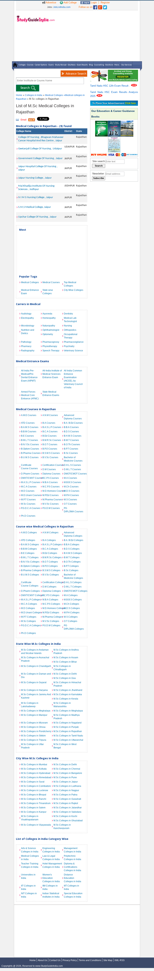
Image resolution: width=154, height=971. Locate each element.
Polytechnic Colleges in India (72, 858)
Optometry (47, 334)
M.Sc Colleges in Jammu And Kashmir (36, 696)
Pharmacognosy (50, 342)
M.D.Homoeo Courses (52, 491)
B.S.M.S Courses (51, 453)
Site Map (107, 960)
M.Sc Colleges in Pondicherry (36, 731)
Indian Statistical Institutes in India (51, 895)
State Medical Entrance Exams (50, 393)
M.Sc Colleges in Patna (65, 794)
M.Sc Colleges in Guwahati (67, 799)
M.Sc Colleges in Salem (33, 807)
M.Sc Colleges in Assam (66, 657)
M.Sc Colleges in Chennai (67, 769)
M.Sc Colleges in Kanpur (33, 812)
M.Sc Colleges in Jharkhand (68, 690)
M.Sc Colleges (28, 621)
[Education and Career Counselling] (114, 71)
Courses (30, 65)
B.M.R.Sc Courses (51, 440)
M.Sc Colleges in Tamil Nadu (68, 735)
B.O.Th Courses (72, 444)
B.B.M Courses (28, 431)
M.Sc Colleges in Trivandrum (36, 803)
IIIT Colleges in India (71, 887)
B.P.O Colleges (50, 566)
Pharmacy (26, 346)
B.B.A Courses (71, 427)
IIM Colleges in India (50, 887)
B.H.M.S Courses (72, 436)
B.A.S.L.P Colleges (52, 544)
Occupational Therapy (70, 336)
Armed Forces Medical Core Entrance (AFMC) (30, 395)
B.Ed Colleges (49, 553)
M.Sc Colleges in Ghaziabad (68, 820)
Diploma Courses (51, 473)
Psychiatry (69, 346)
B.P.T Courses (71, 448)
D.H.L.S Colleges (73, 582)
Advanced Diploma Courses (73, 417)
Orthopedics (70, 330)
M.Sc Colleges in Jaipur (66, 781)
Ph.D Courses (28, 516)
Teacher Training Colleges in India (29, 865)
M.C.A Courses (28, 486)
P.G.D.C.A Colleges (31, 625)
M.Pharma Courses (52, 499)
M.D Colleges (28, 608)
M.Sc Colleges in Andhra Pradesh (66, 652)
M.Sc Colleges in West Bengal (65, 746)
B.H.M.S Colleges (73, 553)
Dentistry (68, 313)
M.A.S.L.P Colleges (31, 599)
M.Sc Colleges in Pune (65, 777)
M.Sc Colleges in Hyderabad (35, 773)
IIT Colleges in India (28, 887)
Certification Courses (52, 465)
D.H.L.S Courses (72, 465)
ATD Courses (28, 423)
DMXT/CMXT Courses (31, 478)
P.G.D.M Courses (51, 508)
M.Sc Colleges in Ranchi (33, 799)
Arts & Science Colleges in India (29, 850)
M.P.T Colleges (28, 617)
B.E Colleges (27, 553)
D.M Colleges (49, 586)
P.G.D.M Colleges (51, 625)
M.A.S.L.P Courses (30, 482)
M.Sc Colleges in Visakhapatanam (29, 818)
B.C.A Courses (49, 431)
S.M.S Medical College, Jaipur (34, 207)
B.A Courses (48, 423)
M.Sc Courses (28, 504)
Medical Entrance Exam (30, 292)
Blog (91, 65)
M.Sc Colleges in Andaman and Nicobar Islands (35, 652)
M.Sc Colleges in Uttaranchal (68, 740)
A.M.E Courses (28, 415)
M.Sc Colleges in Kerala (66, 698)
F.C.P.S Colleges (50, 595)
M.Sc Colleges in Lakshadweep (29, 705)
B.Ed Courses (49, 436)
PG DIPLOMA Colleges (73, 627)
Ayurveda (47, 313)
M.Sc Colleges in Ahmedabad (36, 777)
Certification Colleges (52, 582)
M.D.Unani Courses (31, 495)
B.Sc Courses (71, 453)
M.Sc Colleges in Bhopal (33, 794)
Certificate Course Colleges (29, 584)
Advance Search (76, 73)
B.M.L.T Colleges (29, 557)
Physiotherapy (49, 346)
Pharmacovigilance (73, 342)
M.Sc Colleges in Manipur (34, 715)
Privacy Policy (70, 960)
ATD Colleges (28, 540)
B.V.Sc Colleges (50, 574)
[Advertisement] (97, 35)
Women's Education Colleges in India (51, 878)
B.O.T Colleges (50, 561)
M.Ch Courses (71, 486)
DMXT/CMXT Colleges (31, 595)
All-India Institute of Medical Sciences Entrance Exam (52, 374)
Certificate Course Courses (29, 467)
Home (19, 95)
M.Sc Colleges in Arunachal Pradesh (35, 659)
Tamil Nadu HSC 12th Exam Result (109, 85)
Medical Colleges (54, 95)
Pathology (26, 342)
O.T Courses (70, 504)
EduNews (71, 65)
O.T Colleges (70, 621)
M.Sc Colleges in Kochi (65, 816)
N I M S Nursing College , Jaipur (35, 197)
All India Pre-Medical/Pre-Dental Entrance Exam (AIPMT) (29, 375)
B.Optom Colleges (30, 566)
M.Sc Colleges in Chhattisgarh (62, 668)
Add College (70, 2)
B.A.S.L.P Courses (51, 427)
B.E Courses (27, 436)
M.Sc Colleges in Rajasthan (68, 731)
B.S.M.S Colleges (51, 570)
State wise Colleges (47, 292)
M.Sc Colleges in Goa (65, 678)
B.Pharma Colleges (31, 570)
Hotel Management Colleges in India (52, 865)
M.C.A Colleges (29, 604)
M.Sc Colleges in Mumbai (34, 764)
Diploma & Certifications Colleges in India (72, 867)
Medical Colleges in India (30, 858)
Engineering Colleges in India (51, 850)
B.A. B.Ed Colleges (73, 540)
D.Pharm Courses (30, 473)
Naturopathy (48, 325)
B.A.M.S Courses (29, 427)
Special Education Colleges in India (73, 895)
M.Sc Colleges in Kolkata (34, 769)
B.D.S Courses (71, 431)
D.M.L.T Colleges (73, 586)
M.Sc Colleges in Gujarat (33, 682)
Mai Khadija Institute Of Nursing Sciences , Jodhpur (36, 188)
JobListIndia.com (61, 7)
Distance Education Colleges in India (72, 878)
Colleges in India (33, 95)
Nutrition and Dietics (27, 332)
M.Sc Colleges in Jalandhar (68, 807)
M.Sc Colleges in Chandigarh (36, 666)
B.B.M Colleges (29, 549)
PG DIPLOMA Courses (73, 510)
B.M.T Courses (71, 440)
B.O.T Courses (49, 444)
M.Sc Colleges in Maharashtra (62, 705)
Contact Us (54, 960)
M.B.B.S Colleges (73, 599)
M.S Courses (70, 499)
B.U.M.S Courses (29, 457)
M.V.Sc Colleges (50, 621)
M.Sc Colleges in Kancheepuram (62, 827)
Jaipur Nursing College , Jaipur (35, 178)
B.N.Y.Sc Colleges (30, 561)
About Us (42, 960)
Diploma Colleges (51, 591)
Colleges (22, 65)
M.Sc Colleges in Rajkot (66, 803)
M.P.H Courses (71, 495)
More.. (117, 65)
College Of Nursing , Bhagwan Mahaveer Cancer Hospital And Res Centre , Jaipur (40, 139)
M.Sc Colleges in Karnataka (68, 694)
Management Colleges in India (72, 850)
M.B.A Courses (50, 482)
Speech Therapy (50, 350)
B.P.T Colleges (71, 566)
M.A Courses (70, 478)
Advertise (50, 2)
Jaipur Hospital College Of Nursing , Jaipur (37, 168)
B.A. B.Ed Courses (73, 423)
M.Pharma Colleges (52, 617)
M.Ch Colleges (71, 604)
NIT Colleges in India (29, 895)
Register (105, 2)
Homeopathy (49, 318)
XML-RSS (119, 960)
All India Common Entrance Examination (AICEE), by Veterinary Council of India (73, 379)
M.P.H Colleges (71, 612)
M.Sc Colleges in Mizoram (34, 722)
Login (93, 2)
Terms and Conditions (90, 960)
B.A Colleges (49, 540)
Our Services (126, 65)
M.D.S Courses (71, 491)
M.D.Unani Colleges (31, 612)
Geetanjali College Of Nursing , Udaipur (40, 148)
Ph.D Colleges (28, 633)
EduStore (109, 65)
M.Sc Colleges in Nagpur (66, 790)
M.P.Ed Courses (50, 495)
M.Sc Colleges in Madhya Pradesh (67, 717)
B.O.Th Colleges (72, 561)
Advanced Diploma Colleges (73, 534)
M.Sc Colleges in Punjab (66, 727)
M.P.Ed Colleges (50, 612)
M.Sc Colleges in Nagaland (68, 722)
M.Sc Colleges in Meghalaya (35, 710)
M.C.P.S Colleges (51, 604)
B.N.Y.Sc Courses (30, 444)
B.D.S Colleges (71, 549)
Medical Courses (51, 282)
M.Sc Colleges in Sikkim (33, 735)
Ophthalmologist (50, 330)
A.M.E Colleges (29, 532)
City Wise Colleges (73, 290)
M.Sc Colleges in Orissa (33, 727)
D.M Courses (49, 469)
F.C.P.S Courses (50, 478)
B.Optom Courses (30, 448)
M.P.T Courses (28, 499)
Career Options (41, 65)
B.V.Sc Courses (50, 457)
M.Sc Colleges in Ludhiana (67, 786)
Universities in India (28, 876)
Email (23, 119)
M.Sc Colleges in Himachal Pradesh (67, 684)
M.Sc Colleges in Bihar (65, 662)
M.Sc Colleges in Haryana (34, 690)
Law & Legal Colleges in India (51, 858)
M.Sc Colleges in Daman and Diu (36, 676)
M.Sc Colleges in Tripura (33, 740)
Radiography (27, 350)
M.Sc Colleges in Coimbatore (36, 786)
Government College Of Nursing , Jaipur (40, 158)
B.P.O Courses (49, 448)
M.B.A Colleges (50, 599)
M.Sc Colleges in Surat (32, 781)
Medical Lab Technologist (70, 320)
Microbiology (27, 325)
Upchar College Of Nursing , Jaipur (37, 216)
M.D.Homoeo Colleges (52, 608)
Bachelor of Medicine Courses (73, 459)
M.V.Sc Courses (50, 504)
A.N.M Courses (50, 415)
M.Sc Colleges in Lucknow (34, 790)
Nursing (68, 325)
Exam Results (82, 65)
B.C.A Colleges (50, 549)
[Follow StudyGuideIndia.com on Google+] (100, 6)
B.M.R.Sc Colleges (52, 557)
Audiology (26, 313)
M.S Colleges (71, 617)
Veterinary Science (73, 350)
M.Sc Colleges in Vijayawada (36, 825)
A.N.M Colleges (50, 532)
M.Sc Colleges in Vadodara (67, 812)
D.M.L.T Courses (72, 469)
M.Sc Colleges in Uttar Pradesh (32, 746)
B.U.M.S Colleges (30, 574)
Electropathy (27, 318)
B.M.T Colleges (71, 557)
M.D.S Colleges (72, 608)
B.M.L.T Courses (29, 440)
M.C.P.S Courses (51, 486)
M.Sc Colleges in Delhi (65, 674)
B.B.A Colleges (71, 544)
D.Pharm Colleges (30, 591)
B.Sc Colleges (71, 570)
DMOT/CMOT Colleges (73, 591)
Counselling (99, 65)
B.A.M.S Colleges (30, 544)
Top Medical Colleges (70, 284)
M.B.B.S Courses (72, 482)
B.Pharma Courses (30, 453)
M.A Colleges (71, 595)
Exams (51, 65)
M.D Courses (27, 491)
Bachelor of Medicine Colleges (73, 576)
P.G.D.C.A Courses (30, 508)
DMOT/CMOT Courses (73, 473)
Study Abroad (60, 65)
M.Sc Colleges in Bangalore (68, 773)
